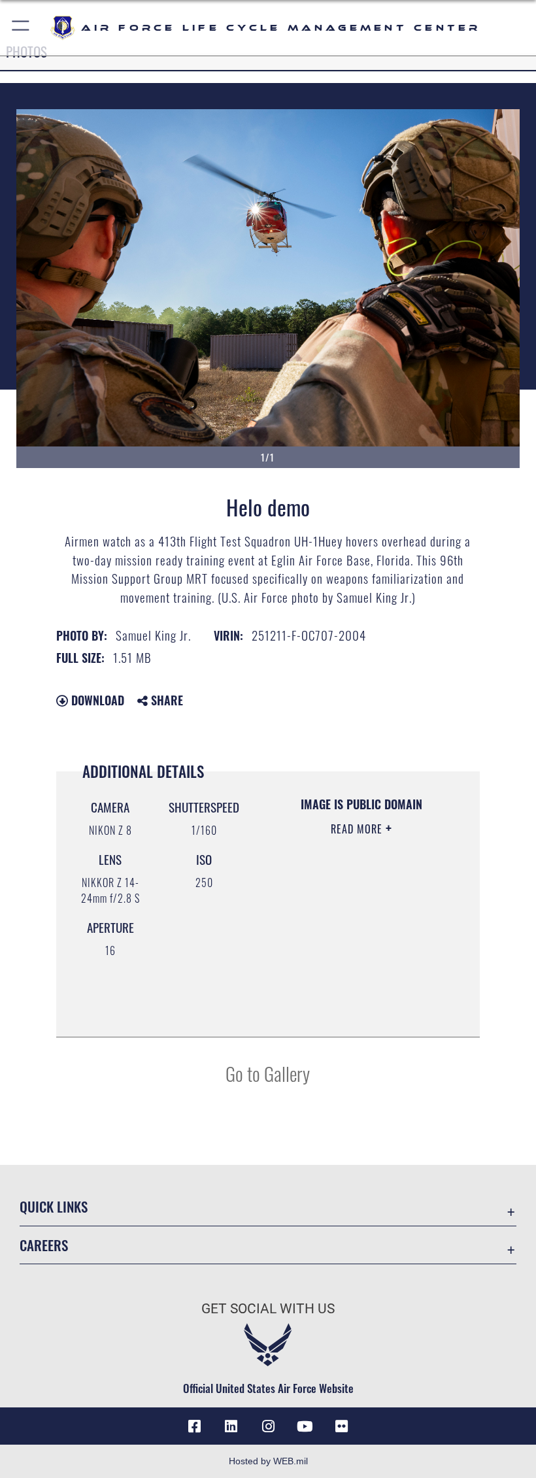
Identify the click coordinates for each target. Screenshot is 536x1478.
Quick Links (54, 1206)
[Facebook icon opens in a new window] (195, 1426)
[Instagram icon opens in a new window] (268, 1426)
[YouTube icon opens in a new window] (304, 1426)
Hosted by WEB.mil (268, 1461)
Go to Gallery (268, 1073)
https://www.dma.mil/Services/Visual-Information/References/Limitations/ (357, 994)
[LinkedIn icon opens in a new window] (231, 1426)
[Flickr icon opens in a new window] (341, 1426)
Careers (44, 1245)
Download (96, 700)
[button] (21, 28)
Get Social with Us (268, 1309)
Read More (358, 829)
